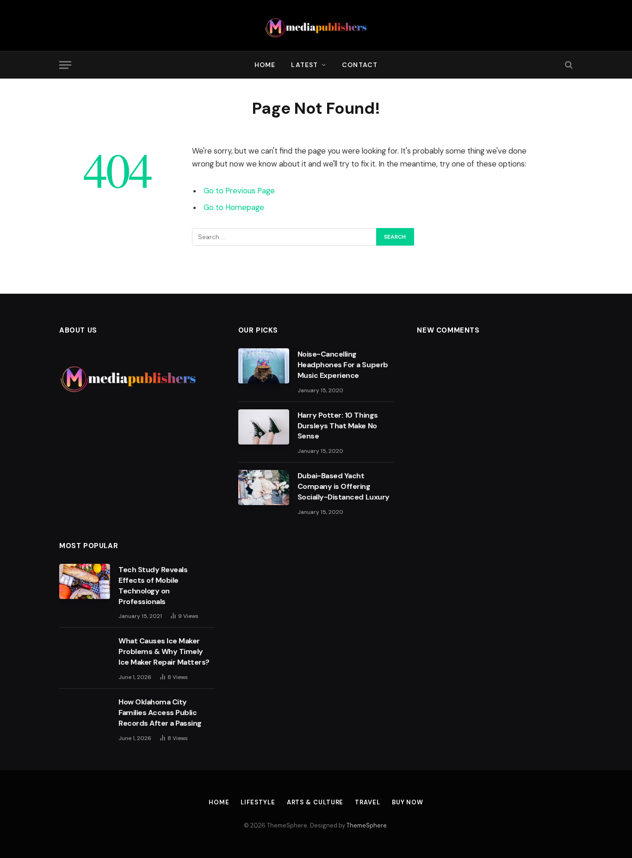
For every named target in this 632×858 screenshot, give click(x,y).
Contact (360, 65)
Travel (367, 802)
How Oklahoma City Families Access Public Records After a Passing (160, 712)
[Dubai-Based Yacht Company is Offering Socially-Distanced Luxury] (263, 487)
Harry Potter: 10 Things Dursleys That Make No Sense (337, 425)
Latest (304, 65)
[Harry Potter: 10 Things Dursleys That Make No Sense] (263, 426)
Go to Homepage (234, 207)
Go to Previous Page (239, 191)
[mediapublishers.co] (316, 25)
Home (264, 65)
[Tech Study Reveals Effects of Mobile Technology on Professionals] (84, 581)
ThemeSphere (367, 825)
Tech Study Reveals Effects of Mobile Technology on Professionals (152, 585)
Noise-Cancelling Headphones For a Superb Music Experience (342, 364)
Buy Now (407, 802)
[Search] (568, 65)
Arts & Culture (315, 802)
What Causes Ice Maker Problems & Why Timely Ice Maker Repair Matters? (164, 651)
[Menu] (65, 65)
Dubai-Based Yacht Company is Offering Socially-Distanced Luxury (343, 486)
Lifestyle (258, 802)
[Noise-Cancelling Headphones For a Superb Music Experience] (263, 365)
